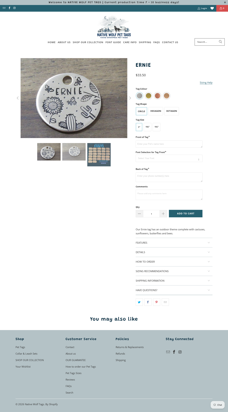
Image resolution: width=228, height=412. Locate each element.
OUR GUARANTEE (76, 360)
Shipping (121, 360)
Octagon (171, 110)
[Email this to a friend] (165, 302)
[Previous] (18, 98)
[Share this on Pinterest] (156, 302)
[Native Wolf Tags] (114, 25)
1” (139, 127)
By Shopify (51, 404)
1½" (157, 126)
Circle (141, 111)
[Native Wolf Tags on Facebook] (9, 8)
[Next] (130, 98)
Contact (70, 347)
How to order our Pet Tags (81, 366)
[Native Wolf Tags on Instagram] (14, 8)
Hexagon (155, 110)
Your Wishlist (23, 366)
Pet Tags (20, 347)
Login (204, 8)
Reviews (70, 379)
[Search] (220, 42)
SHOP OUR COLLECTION (30, 360)
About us (71, 353)
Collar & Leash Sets (26, 353)
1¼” (148, 126)
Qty (138, 207)
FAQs (69, 386)
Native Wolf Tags (34, 404)
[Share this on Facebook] (148, 302)
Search (69, 392)
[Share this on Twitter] (139, 302)
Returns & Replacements (130, 347)
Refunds (120, 353)
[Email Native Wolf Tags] (4, 8)
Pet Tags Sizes (73, 373)
